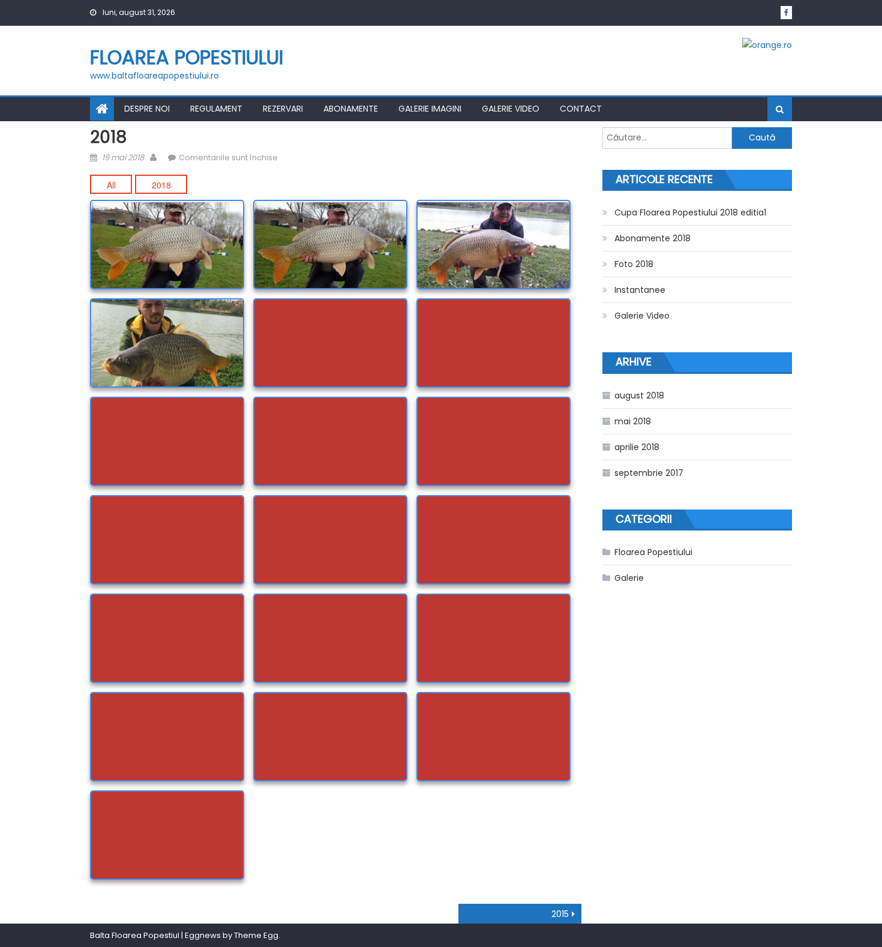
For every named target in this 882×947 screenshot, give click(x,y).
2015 (560, 914)
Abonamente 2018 (652, 238)
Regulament (216, 109)
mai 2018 (632, 421)
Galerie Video (510, 109)
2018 (161, 185)
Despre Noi (147, 109)
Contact (581, 109)
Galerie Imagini (429, 109)
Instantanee (639, 290)
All (111, 185)
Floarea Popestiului (186, 57)
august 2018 (639, 395)
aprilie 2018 (636, 447)
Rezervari (283, 109)
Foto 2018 (633, 264)
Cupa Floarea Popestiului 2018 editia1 (690, 212)
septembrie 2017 (648, 473)
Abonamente (350, 109)
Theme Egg (256, 935)
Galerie (629, 578)
